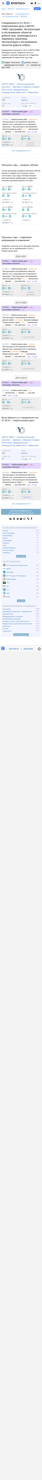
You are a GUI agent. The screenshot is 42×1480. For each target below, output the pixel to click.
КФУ (7, 593)
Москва (5, 531)
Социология (7, 631)
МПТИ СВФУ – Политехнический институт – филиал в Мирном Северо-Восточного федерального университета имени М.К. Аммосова (21, 88)
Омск (4, 545)
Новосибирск (7, 540)
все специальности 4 (20, 150)
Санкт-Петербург (9, 533)
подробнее (27, 496)
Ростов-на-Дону (8, 550)
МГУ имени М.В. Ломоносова (16, 565)
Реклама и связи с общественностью (16, 621)
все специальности (21, 635)
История (6, 628)
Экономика (6, 609)
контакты (14, 648)
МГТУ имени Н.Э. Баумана (16, 576)
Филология (6, 626)
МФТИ (8, 569)
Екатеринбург (7, 535)
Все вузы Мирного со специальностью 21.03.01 (21, 512)
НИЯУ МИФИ (11, 579)
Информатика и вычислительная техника (17, 624)
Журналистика (8, 614)
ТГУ (7, 590)
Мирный (24, 100)
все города (21, 556)
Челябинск (6, 552)
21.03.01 (5, 119)
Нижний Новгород (9, 548)
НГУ (7, 586)
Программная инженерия (12, 619)
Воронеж (6, 543)
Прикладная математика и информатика (17, 611)
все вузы (21, 601)
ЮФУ (8, 597)
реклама (28, 648)
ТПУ (7, 583)
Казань (5, 538)
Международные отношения (13, 616)
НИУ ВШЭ (9, 572)
